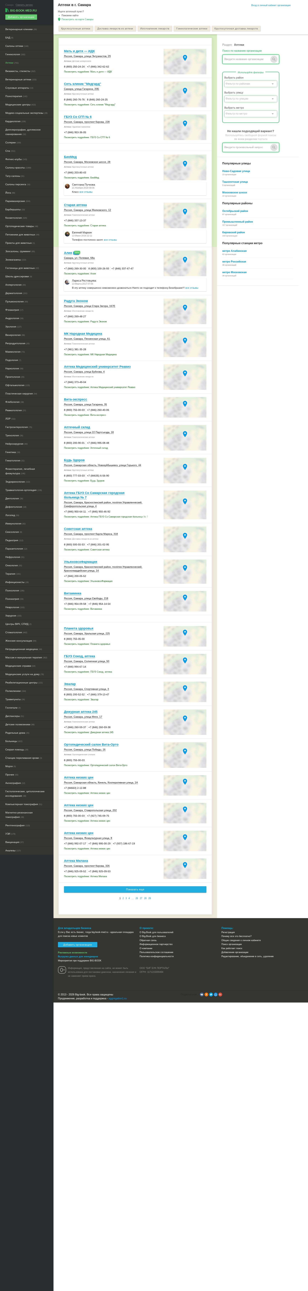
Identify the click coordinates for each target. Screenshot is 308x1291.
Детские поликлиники (20, 724)
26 (136, 898)
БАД (9, 37)
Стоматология (16, 632)
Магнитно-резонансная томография (19, 814)
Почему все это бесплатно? (236, 936)
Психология (14, 590)
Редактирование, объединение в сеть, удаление (247, 956)
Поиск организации (231, 944)
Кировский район (233, 232)
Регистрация (228, 932)
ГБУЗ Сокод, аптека (79, 656)
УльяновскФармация (80, 562)
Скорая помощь (16, 749)
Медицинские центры (20, 104)
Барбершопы (15, 209)
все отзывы (86, 191)
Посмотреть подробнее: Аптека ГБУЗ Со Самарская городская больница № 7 (106, 516)
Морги (10, 766)
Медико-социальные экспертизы (26, 112)
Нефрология (14, 557)
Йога (10, 192)
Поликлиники (15, 690)
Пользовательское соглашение (156, 952)
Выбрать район (233, 77)
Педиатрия (14, 540)
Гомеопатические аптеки (191, 28)
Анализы (13, 850)
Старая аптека (75, 205)
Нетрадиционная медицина (23, 649)
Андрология (14, 318)
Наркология (14, 368)
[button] (202, 994)
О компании (146, 948)
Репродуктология (17, 343)
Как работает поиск (231, 948)
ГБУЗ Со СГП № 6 (78, 117)
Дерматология (16, 293)
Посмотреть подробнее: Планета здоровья (87, 644)
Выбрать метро (234, 107)
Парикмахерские (17, 201)
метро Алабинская (234, 250)
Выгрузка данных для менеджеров (78, 956)
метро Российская (234, 261)
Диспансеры (14, 716)
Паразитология (16, 548)
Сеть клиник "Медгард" (82, 84)
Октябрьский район (235, 210)
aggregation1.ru (118, 998)
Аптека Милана (76, 861)
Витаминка (72, 593)
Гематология (15, 460)
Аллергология (15, 284)
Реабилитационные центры (24, 682)
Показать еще (135, 889)
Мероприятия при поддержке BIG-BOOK (79, 960)
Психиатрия (14, 598)
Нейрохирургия (16, 443)
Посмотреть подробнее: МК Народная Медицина (90, 354)
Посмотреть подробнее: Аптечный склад (86, 448)
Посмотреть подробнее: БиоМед (81, 177)
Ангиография (15, 783)
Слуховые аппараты (19, 87)
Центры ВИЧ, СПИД (18, 624)
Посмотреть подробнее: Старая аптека (85, 225)
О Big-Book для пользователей (156, 932)
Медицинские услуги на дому (24, 674)
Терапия (13, 573)
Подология (13, 360)
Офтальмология (17, 385)
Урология (13, 326)
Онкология (13, 565)
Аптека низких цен (78, 777)
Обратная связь (148, 940)
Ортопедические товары (21, 226)
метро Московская (234, 272)
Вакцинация (14, 842)
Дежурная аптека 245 (80, 712)
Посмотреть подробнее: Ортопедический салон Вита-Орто (95, 765)
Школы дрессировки (18, 276)
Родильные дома (17, 732)
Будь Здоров (74, 460)
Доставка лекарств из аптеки (115, 28)
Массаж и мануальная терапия (26, 657)
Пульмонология (16, 301)
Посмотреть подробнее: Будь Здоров (84, 480)
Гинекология (15, 54)
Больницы (13, 741)
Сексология (13, 531)
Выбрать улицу (233, 92)
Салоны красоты (18, 167)
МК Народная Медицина (83, 333)
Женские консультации (20, 640)
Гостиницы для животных (22, 268)
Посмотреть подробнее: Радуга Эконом (85, 321)
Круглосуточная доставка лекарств (236, 28)
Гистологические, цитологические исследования (25, 793)
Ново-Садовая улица (236, 171)
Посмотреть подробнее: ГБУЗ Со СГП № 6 (87, 137)
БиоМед (70, 157)
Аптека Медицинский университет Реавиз (97, 366)
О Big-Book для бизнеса (153, 936)
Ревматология (15, 410)
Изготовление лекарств (154, 28)
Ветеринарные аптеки (21, 79)
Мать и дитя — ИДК (79, 51)
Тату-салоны (14, 176)
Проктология (14, 376)
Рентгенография (17, 825)
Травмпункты (15, 699)
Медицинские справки (20, 665)
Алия (68, 253)
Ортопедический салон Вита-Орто (91, 744)
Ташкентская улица (235, 181)
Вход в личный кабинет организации (271, 5)
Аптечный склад (77, 427)
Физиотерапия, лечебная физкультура (20, 471)
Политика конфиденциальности (157, 956)
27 (141, 898)
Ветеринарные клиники (21, 29)
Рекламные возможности (72, 952)
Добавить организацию (21, 17)
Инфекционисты (17, 582)
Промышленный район (237, 221)
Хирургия (13, 615)
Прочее (11, 774)
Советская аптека (78, 529)
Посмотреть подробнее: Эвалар (81, 699)
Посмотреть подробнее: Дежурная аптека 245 (88, 732)
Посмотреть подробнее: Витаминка (83, 609)
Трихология (14, 435)
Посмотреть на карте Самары (77, 19)
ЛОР (10, 418)
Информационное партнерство (156, 944)
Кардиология (15, 121)
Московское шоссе (234, 192)
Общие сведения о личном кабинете (241, 940)
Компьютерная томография (23, 804)
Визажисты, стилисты (20, 71)
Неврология (15, 607)
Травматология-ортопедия (23, 490)
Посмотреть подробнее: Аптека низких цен (87, 793)
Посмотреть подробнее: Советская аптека (86, 549)
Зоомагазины (15, 259)
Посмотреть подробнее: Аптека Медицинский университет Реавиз (99, 387)
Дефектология (15, 506)
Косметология (16, 217)
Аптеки (12, 62)
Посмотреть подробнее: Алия (80, 273)
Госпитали (13, 707)
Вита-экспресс (75, 399)
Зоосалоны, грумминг (20, 251)
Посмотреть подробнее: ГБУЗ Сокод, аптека (88, 671)
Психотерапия (16, 96)
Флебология (14, 401)
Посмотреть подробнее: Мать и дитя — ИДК (88, 71)
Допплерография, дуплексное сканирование (23, 132)
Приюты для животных (20, 242)
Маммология (15, 351)
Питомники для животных (22, 234)
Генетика (12, 452)
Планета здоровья (78, 628)
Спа (10, 150)
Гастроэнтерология (18, 427)
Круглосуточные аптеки (75, 28)
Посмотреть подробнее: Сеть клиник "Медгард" (89, 104)
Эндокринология (17, 481)
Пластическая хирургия (21, 393)
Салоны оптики (17, 46)
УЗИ (10, 833)
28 (145, 898)
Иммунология (15, 523)
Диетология (14, 498)
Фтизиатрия (14, 309)
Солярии (13, 142)
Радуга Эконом (76, 301)
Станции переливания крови (23, 757)
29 (149, 898)
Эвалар (70, 684)
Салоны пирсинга (17, 184)
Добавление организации (234, 952)
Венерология (15, 335)
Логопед (12, 515)
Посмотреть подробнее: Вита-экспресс (85, 415)
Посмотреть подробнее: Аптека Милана (85, 876)
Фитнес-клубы (16, 159)
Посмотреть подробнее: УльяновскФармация (88, 581)
